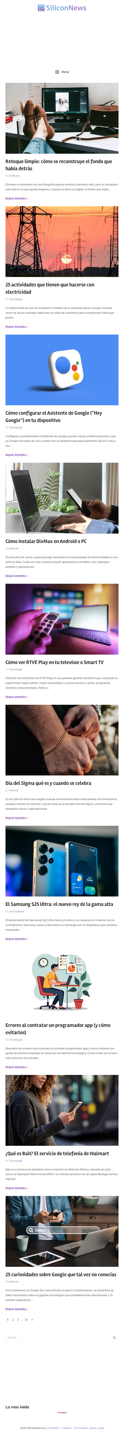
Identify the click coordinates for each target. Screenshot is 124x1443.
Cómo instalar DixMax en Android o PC (46, 541)
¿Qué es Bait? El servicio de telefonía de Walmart (57, 1153)
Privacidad (81, 1428)
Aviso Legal (97, 1428)
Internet (13, 548)
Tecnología (15, 299)
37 (26, 1320)
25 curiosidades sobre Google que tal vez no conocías (60, 1274)
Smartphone (16, 911)
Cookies (67, 1428)
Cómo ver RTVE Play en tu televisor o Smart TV (54, 662)
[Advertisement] (62, 36)
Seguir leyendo (15, 198)
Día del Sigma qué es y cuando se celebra (48, 783)
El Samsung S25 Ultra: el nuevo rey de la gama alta (59, 904)
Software (14, 175)
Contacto (53, 1428)
